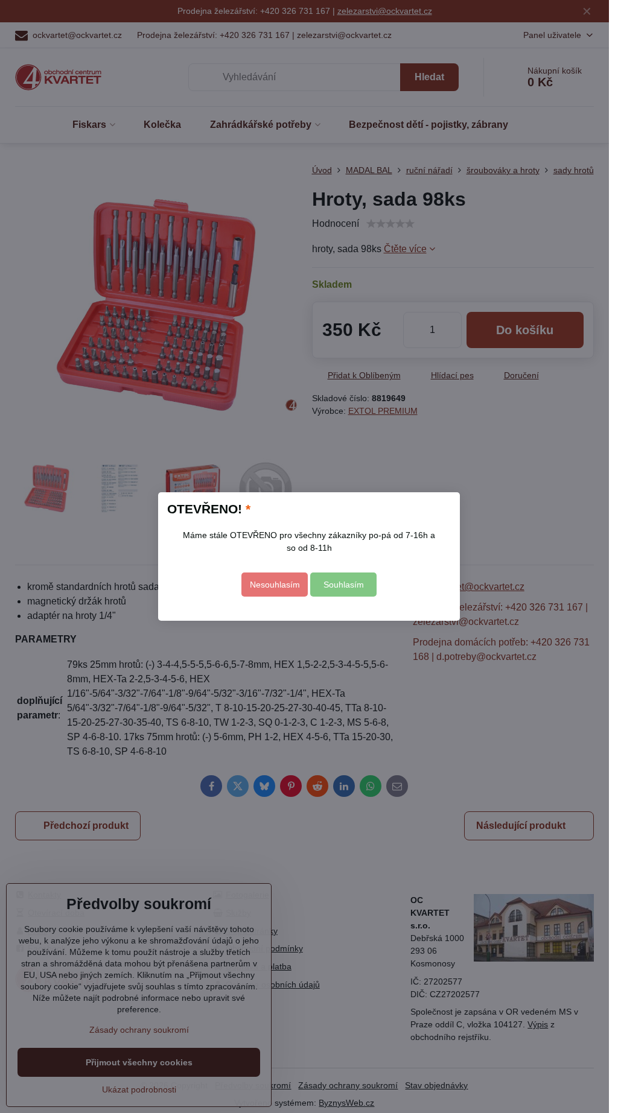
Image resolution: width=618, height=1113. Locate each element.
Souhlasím (343, 584)
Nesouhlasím (275, 584)
